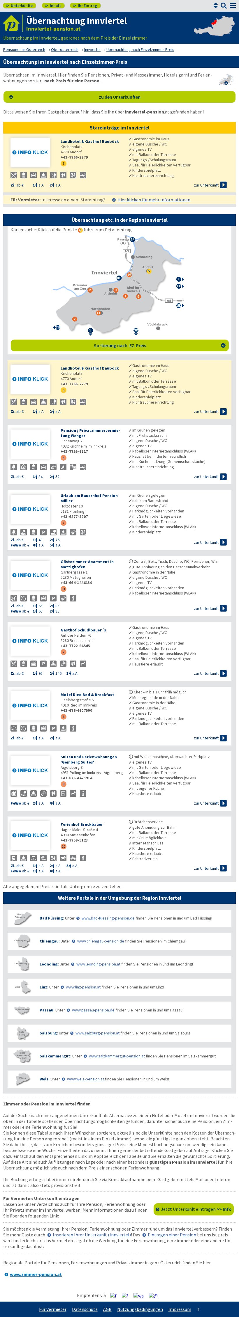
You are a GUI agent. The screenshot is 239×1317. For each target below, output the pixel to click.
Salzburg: (49, 1033)
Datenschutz (85, 1309)
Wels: (45, 1079)
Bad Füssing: (52, 918)
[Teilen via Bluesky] (127, 1295)
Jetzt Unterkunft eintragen (196, 1209)
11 (63, 589)
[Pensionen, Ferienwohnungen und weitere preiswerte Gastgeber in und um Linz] (22, 987)
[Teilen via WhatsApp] (140, 1295)
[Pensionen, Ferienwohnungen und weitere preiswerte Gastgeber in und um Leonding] (22, 964)
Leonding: (49, 964)
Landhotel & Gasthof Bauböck (90, 141)
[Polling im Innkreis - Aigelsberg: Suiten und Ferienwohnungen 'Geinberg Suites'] (32, 771)
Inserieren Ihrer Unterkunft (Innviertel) (92, 1235)
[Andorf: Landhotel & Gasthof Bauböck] (32, 153)
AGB (107, 1309)
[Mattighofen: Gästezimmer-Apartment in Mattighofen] (32, 576)
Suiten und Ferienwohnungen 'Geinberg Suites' (89, 759)
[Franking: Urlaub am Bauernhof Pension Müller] (32, 510)
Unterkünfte (19, 5)
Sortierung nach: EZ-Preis (160, 345)
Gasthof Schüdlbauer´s (83, 630)
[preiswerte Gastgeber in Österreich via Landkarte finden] (214, 32)
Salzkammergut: (55, 1056)
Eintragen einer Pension (172, 1235)
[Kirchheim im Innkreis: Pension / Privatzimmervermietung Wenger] (32, 444)
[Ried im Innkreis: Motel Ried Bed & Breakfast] (32, 706)
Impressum (179, 1309)
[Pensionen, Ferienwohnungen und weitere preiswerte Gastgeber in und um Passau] (22, 1010)
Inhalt (53, 5)
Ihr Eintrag (85, 5)
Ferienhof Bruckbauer (82, 824)
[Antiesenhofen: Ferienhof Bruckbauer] (32, 836)
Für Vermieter (52, 1309)
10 (63, 846)
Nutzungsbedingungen (140, 1309)
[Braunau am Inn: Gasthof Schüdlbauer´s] (32, 641)
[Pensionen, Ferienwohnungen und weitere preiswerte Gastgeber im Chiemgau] (22, 941)
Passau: (47, 1010)
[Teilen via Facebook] (115, 1295)
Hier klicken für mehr (153, 200)
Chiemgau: (50, 941)
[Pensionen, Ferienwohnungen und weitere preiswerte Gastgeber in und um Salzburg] (22, 1033)
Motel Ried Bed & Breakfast (87, 694)
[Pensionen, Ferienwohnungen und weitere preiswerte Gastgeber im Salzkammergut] (22, 1056)
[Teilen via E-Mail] (155, 1295)
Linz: (44, 987)
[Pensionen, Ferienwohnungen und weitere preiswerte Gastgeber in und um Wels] (22, 1079)
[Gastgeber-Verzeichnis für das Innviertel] (13, 23)
